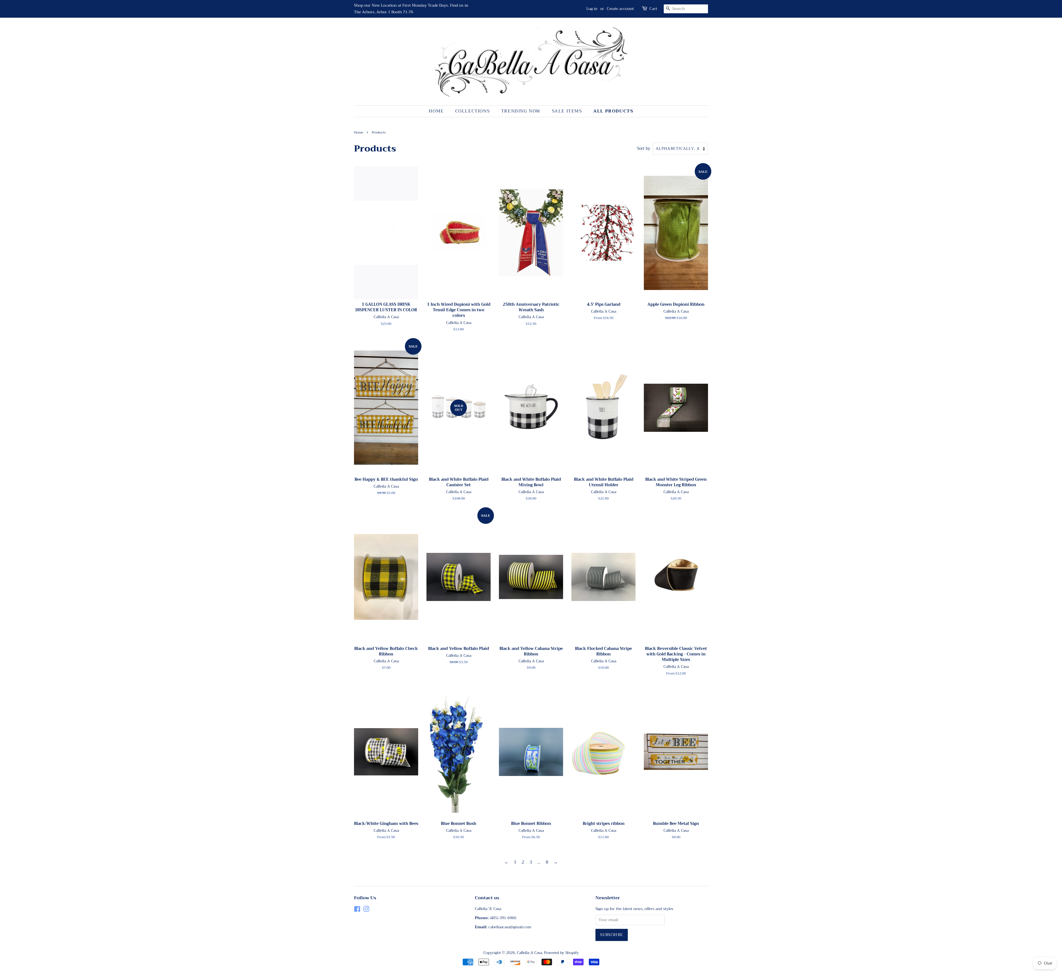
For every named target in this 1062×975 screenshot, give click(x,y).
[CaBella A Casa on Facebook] (357, 910)
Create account (620, 8)
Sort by (643, 148)
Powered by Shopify (561, 953)
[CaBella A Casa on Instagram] (366, 910)
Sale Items (567, 111)
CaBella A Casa (529, 953)
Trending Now (521, 111)
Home (436, 111)
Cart (653, 9)
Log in (591, 8)
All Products (613, 111)
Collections (472, 111)
